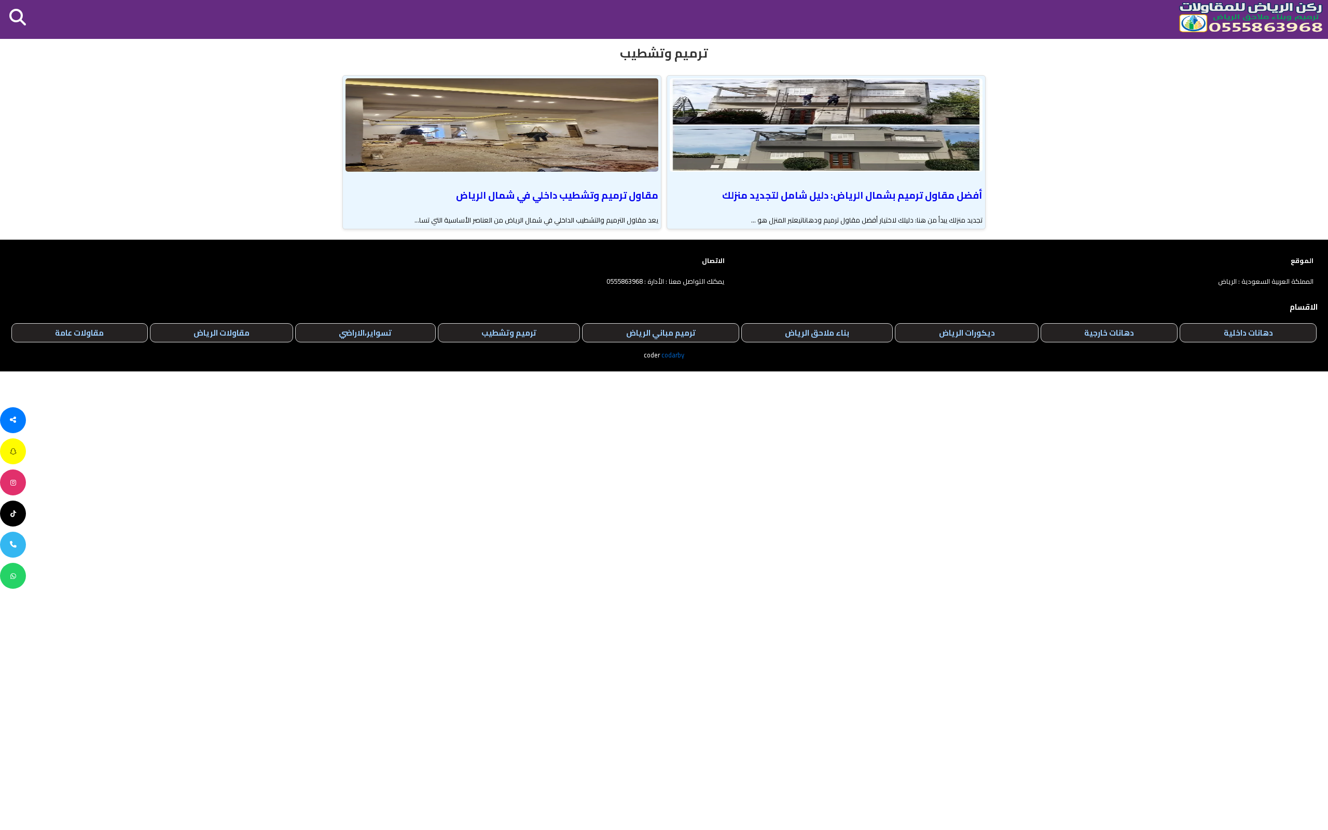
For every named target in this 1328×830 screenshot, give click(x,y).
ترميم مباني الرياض (661, 332)
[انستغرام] (13, 482)
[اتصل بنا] (13, 545)
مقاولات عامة (79, 332)
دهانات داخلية (1248, 332)
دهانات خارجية (1109, 332)
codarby (672, 355)
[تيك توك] (13, 514)
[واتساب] (13, 576)
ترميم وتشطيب (508, 332)
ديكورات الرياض (967, 332)
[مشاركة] (13, 420)
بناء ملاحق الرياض (817, 332)
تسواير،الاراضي (365, 332)
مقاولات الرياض (221, 332)
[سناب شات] (13, 451)
